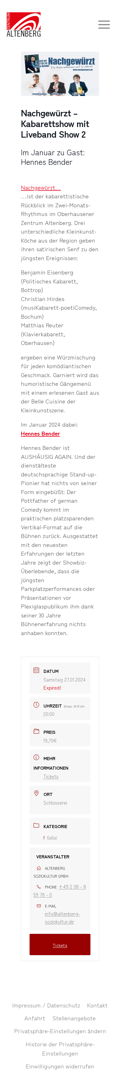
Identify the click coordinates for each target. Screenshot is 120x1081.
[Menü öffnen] (104, 24)
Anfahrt (34, 1018)
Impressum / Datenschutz (46, 1005)
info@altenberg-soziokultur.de (62, 917)
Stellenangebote (74, 1018)
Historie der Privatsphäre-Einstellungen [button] (60, 1049)
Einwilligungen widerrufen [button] (60, 1066)
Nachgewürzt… (41, 187)
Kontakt (97, 1005)
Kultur (52, 837)
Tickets (51, 776)
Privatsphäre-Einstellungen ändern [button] (60, 1030)
